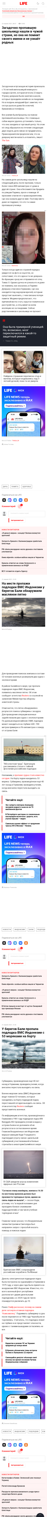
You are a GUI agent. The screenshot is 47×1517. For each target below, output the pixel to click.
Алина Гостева (9, 444)
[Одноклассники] (26, 500)
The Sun (5, 140)
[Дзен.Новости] (4, 500)
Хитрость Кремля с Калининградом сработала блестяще (22, 542)
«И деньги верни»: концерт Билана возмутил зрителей (21, 534)
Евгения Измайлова (10, 1457)
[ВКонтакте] (20, 500)
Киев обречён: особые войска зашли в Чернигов (23, 557)
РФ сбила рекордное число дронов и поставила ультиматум (22, 550)
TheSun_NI (15, 175)
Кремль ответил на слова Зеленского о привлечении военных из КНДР (19, 564)
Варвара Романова (10, 887)
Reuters (25, 695)
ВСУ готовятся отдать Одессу (14, 571)
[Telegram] (15, 500)
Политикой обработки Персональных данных (17, 11)
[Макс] (9, 500)
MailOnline (15, 265)
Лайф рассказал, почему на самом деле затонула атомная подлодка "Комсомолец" (21, 1344)
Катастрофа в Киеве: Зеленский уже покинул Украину (21, 1513)
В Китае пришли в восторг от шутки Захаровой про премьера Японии (22, 1007)
